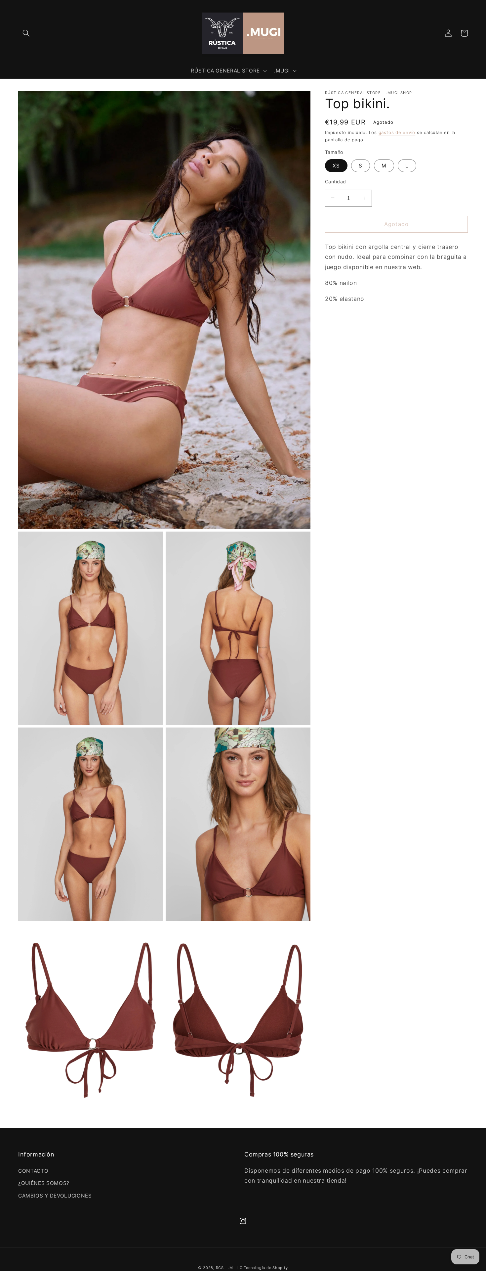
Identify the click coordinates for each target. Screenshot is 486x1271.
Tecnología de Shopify (266, 1267)
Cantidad (335, 181)
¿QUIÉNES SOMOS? (43, 1183)
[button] (26, 33)
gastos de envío (397, 132)
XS (336, 166)
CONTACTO (33, 1171)
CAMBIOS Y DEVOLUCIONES (55, 1196)
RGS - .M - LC (230, 1267)
